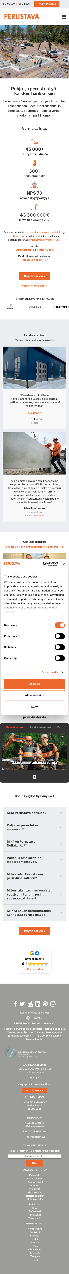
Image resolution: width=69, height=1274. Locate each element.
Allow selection (34, 695)
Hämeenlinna (35, 1228)
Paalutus (35, 1188)
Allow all (34, 683)
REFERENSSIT (24, 4)
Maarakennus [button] (14, 727)
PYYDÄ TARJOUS (47, 4)
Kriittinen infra (35, 1199)
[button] (4, 751)
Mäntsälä (35, 1242)
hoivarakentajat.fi (34, 515)
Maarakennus (35, 1192)
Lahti (35, 1239)
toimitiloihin (57, 232)
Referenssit (35, 1211)
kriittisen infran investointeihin (44, 239)
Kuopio (35, 1235)
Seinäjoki (35, 1253)
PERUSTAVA (9, 4)
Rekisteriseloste (35, 1126)
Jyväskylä (35, 1232)
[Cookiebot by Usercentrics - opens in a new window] (43, 564)
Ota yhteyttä (34, 1077)
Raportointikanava (35, 1136)
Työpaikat (35, 1214)
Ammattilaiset (25, 249)
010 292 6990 (26, 1068)
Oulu (35, 1246)
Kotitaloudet (45, 249)
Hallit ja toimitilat (35, 1195)
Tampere (35, 1256)
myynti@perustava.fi (34, 1072)
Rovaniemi (35, 1249)
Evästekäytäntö (35, 1122)
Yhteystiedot (35, 1218)
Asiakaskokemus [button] (40, 727)
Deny (34, 706)
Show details (50, 672)
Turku (35, 1259)
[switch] (60, 636)
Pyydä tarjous (34, 276)
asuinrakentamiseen (38, 232)
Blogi (35, 1208)
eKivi (35, 1185)
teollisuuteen (17, 236)
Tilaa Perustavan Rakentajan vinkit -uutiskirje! (35, 1150)
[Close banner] (63, 564)
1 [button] (34, 777)
